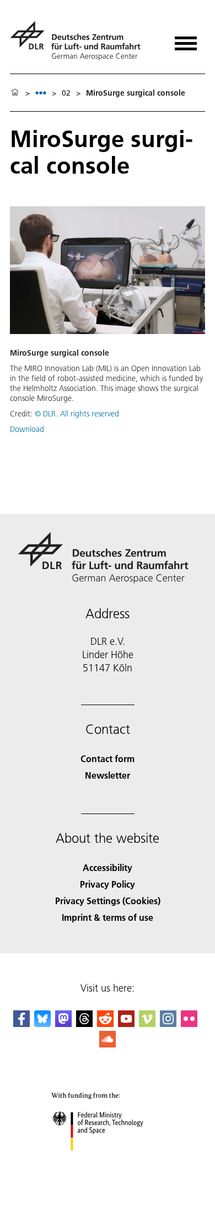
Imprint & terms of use (107, 917)
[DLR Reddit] (105, 1023)
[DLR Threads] (84, 1023)
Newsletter (107, 775)
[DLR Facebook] (21, 1023)
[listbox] (40, 93)
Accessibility (107, 867)
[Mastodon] (63, 1023)
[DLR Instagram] (168, 1023)
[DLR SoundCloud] (107, 1043)
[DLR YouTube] (126, 1023)
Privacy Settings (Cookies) (107, 900)
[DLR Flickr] (189, 1023)
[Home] (15, 92)
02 (66, 93)
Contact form (107, 758)
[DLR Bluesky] (42, 1023)
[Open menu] (185, 39)
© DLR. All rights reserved (77, 414)
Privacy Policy (107, 884)
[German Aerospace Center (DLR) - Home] (79, 40)
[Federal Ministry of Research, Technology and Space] (108, 1161)
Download (27, 429)
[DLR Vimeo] (147, 1023)
